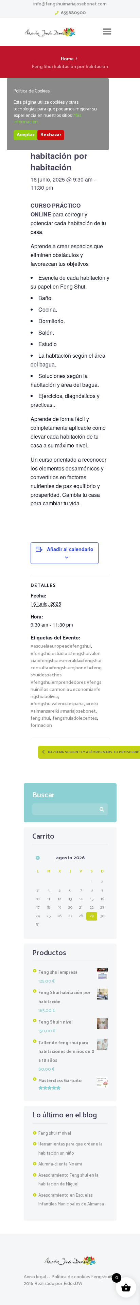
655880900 (73, 13)
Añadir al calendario (70, 549)
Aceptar (25, 135)
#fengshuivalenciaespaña (57, 704)
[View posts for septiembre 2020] (38, 858)
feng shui (40, 718)
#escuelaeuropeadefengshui (61, 646)
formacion (41, 726)
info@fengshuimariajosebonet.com (70, 4)
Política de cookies (70, 1277)
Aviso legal (35, 1277)
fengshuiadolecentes (75, 718)
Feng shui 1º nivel (54, 1133)
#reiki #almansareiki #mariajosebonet (64, 707)
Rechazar (50, 135)
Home (67, 59)
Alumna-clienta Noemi (60, 1164)
